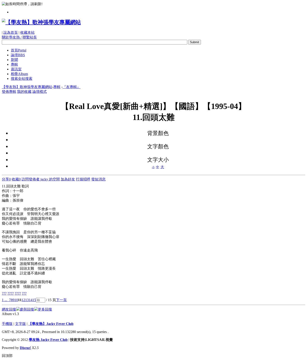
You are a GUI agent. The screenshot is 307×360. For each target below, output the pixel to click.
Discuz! (25, 348)
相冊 (19, 74)
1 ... (4, 300)
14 (30, 300)
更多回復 (45, 309)
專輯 (14, 64)
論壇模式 (39, 91)
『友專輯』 (71, 87)
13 (27, 300)
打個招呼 (83, 179)
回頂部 (7, 356)
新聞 (14, 60)
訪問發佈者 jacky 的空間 (41, 179)
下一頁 (61, 300)
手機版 (7, 324)
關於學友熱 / (12, 37)
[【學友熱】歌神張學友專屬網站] (41, 22)
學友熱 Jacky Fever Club (48, 340)
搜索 (21, 78)
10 (16, 300)
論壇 (18, 55)
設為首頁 (10, 32)
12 (23, 300)
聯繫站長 (29, 37)
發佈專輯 (9, 91)
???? (10, 293)
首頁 (18, 50)
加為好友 (68, 179)
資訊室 (16, 69)
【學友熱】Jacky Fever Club (50, 324)
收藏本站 (27, 32)
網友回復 (9, 309)
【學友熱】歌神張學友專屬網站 (27, 87)
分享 (6, 179)
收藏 (16, 179)
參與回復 (27, 309)
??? (4, 293)
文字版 (20, 324)
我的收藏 (24, 91)
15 (34, 300)
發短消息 (98, 179)
